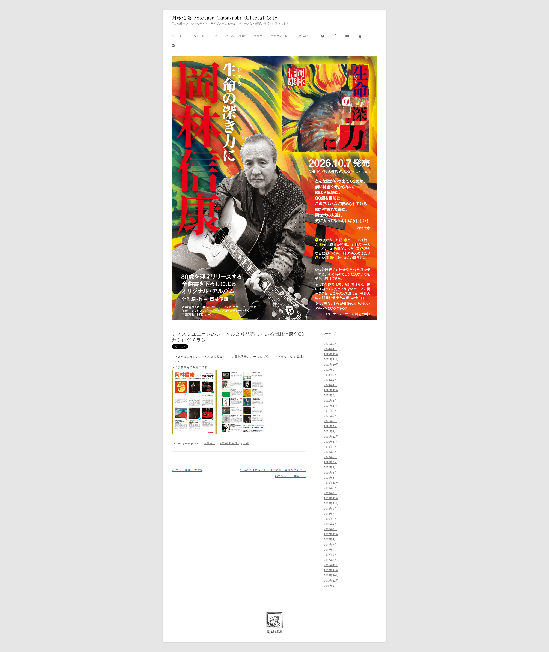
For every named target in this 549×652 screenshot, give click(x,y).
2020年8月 (330, 447)
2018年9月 (330, 508)
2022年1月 (330, 400)
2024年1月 (330, 349)
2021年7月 (330, 416)
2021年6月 (330, 421)
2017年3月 (330, 555)
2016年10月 (331, 575)
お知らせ (209, 443)
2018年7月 (330, 514)
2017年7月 (330, 544)
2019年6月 (330, 488)
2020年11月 (331, 442)
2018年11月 (331, 503)
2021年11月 (331, 406)
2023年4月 (330, 380)
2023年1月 (330, 385)
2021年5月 (330, 426)
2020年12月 (331, 436)
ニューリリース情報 (187, 470)
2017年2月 (330, 560)
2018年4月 (330, 524)
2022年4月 (330, 395)
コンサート (197, 36)
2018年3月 (330, 529)
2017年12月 (331, 534)
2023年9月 (330, 370)
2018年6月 (330, 519)
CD (215, 36)
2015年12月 (331, 580)
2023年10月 (331, 364)
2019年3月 (330, 493)
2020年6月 (330, 452)
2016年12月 (331, 565)
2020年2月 (330, 472)
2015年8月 (330, 586)
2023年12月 (331, 354)
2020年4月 (330, 462)
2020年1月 (330, 478)
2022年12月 (331, 390)
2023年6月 (330, 375)
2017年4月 (330, 550)
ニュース (177, 36)
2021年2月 (330, 431)
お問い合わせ (304, 36)
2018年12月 (331, 498)
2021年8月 (330, 411)
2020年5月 (330, 457)
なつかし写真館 (236, 36)
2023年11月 (331, 359)
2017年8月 (330, 539)
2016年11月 (331, 570)
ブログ (258, 36)
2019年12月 (331, 483)
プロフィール (279, 36)
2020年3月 (330, 467)
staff (246, 443)
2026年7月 (330, 344)
